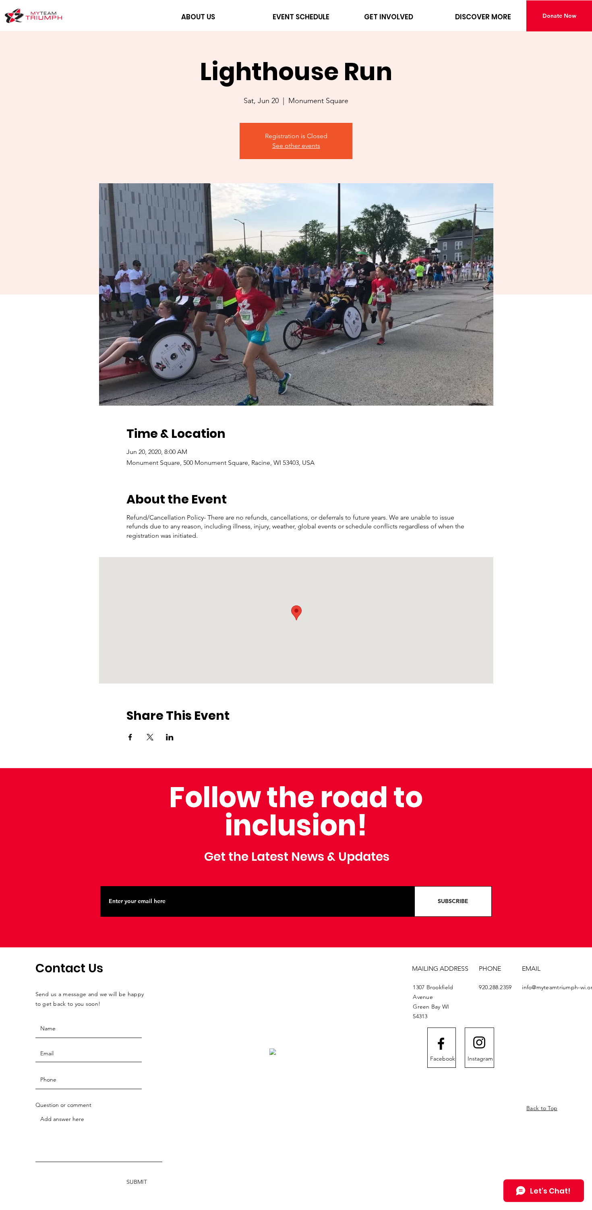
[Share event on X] (150, 737)
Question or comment (63, 1105)
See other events (296, 145)
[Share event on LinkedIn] (170, 737)
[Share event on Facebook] (130, 737)
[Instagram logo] (479, 1042)
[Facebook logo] (441, 1044)
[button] (221, 16)
